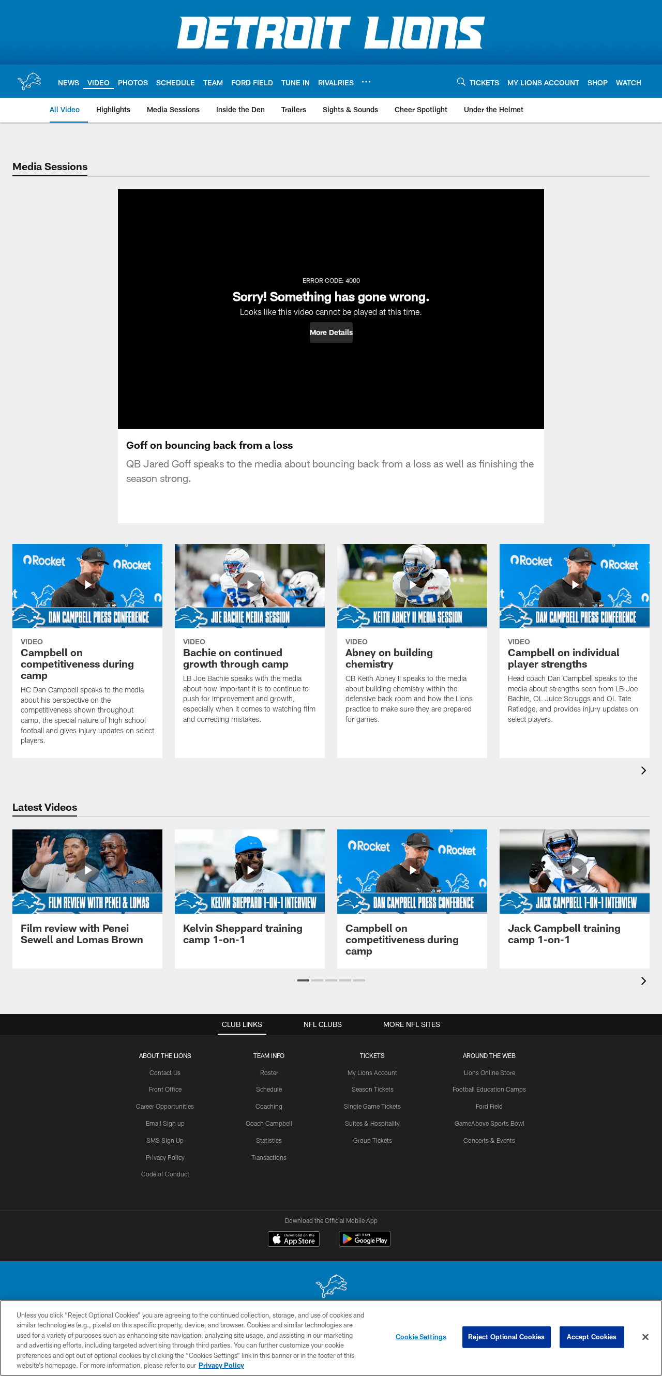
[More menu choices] (366, 82)
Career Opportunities (165, 1106)
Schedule (269, 1089)
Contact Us (164, 1072)
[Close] (645, 1337)
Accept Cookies (592, 1337)
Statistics (269, 1140)
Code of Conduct (165, 1173)
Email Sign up (165, 1123)
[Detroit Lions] (331, 1287)
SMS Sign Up (165, 1140)
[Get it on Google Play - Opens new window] (364, 1244)
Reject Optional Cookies (506, 1337)
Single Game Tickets (372, 1106)
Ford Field (489, 1106)
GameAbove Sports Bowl (489, 1123)
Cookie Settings (421, 1337)
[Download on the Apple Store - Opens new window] (293, 1240)
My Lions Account (372, 1072)
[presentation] (645, 771)
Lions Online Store (489, 1072)
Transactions (269, 1157)
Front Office (165, 1089)
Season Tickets (373, 1089)
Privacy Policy (165, 1157)
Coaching (268, 1106)
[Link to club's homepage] (29, 81)
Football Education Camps (489, 1089)
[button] (331, 332)
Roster (269, 1072)
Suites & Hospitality (372, 1123)
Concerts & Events (489, 1140)
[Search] (461, 81)
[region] (331, 1338)
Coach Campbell (269, 1123)
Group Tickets (372, 1140)
